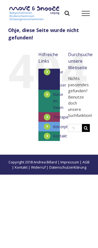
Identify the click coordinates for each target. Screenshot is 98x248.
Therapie (61, 117)
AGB (86, 162)
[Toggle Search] (67, 13)
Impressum (69, 162)
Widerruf (38, 167)
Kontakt (60, 136)
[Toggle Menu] (86, 13)
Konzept (60, 126)
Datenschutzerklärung (67, 167)
